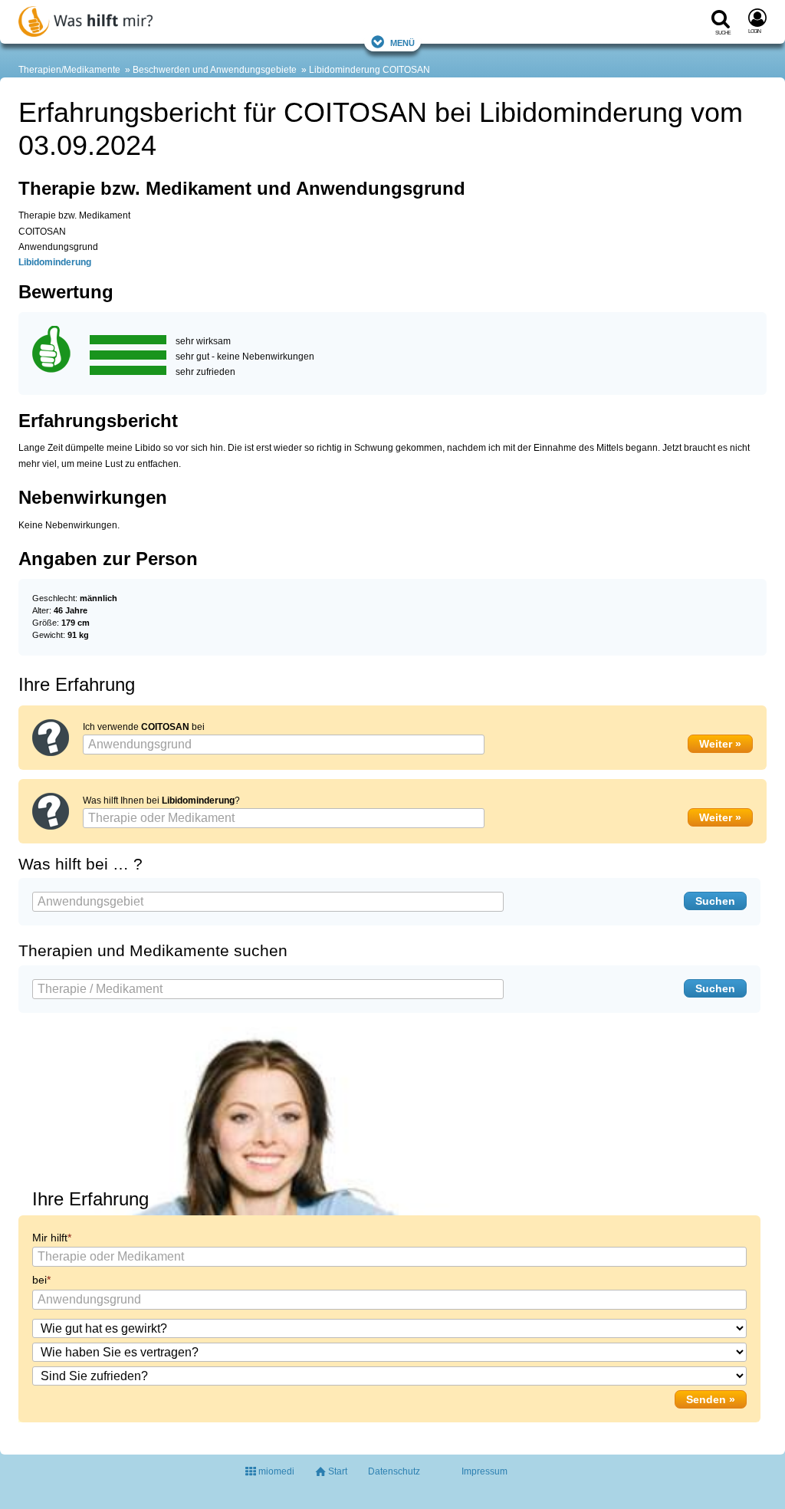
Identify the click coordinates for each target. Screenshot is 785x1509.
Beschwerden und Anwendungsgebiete (215, 69)
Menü (402, 41)
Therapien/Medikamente (69, 69)
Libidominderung (344, 69)
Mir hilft (49, 1237)
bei (39, 1280)
